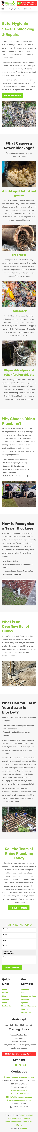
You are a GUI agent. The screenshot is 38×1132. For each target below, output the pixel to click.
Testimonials (16, 1122)
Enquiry (5, 957)
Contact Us (6, 1006)
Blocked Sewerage (28, 1006)
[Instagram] (24, 1065)
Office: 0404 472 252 (19, 1090)
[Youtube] (16, 1065)
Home (4, 990)
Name (5, 928)
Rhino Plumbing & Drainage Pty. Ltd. (19, 1077)
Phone (5, 934)
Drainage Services (28, 996)
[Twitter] (20, 1065)
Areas (4, 1003)
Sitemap (19, 1125)
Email (5, 940)
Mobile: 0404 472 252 (19, 1094)
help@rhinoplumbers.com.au (20, 1097)
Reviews (5, 999)
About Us (5, 993)
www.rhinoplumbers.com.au (19, 1100)
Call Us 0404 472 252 (12, 95)
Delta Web (23, 1128)
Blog (4, 996)
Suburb (5, 945)
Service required (8, 951)
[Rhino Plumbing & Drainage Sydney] (8, 3)
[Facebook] (12, 1065)
